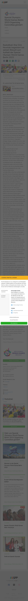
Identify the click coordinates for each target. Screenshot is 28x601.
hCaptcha (16, 312)
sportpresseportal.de (18, 310)
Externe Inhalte (3, 296)
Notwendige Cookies (4, 291)
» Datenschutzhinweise (14, 317)
